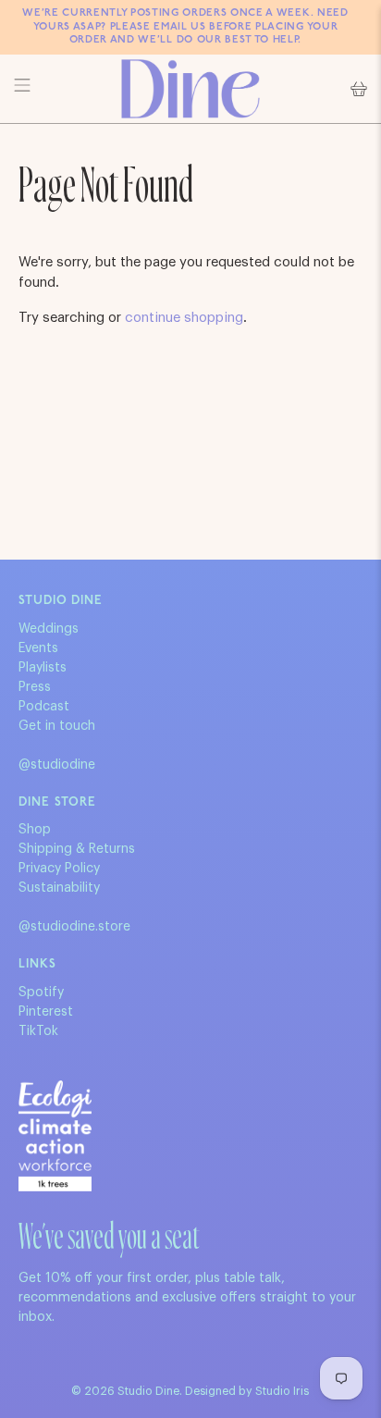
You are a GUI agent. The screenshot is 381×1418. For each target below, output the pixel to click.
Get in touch (56, 726)
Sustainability (59, 888)
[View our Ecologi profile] (55, 1135)
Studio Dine (148, 1391)
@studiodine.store (74, 926)
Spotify (41, 992)
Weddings (48, 629)
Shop (34, 829)
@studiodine (56, 764)
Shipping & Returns (76, 849)
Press (34, 687)
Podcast (43, 706)
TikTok (38, 1031)
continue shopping (184, 318)
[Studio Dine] (190, 88)
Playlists (42, 667)
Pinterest (45, 1011)
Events (38, 648)
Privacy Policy (59, 868)
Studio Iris (282, 1391)
